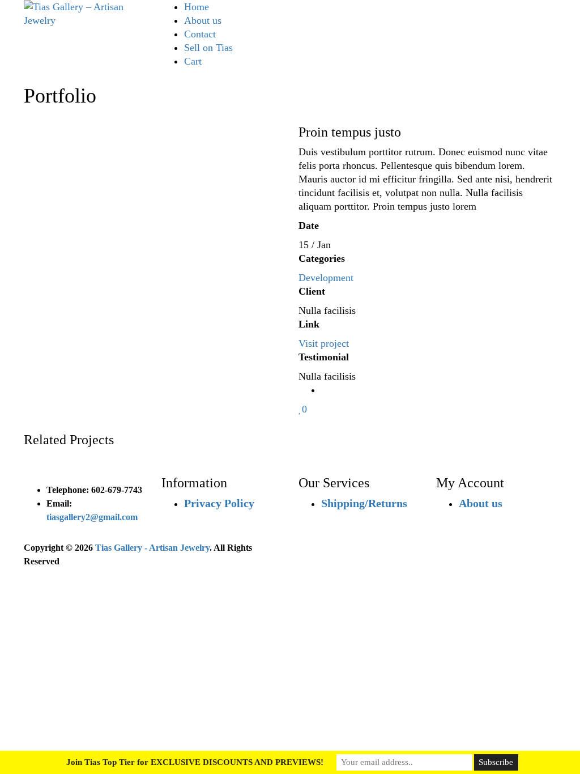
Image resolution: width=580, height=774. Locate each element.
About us (202, 20)
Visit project (323, 343)
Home (196, 6)
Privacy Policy (219, 503)
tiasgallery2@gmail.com (92, 517)
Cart (193, 61)
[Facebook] (325, 389)
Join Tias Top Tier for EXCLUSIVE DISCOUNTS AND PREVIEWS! (194, 762)
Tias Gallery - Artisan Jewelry (152, 547)
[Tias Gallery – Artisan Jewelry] (84, 12)
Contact (200, 34)
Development (325, 277)
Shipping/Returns (364, 503)
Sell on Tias (208, 47)
